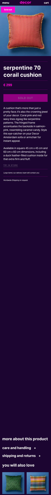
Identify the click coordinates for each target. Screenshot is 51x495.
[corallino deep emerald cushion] (13, 483)
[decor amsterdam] (25, 2)
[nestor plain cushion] (38, 483)
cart (46, 2)
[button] (5, 3)
